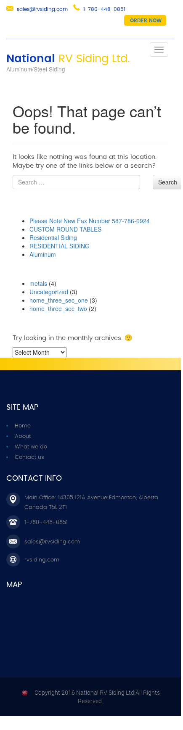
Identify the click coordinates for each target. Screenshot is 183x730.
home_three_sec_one (58, 300)
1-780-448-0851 (104, 9)
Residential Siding (53, 237)
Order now (146, 20)
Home (23, 426)
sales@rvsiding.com (42, 9)
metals (38, 283)
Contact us (29, 457)
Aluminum (42, 254)
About (23, 436)
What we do (31, 447)
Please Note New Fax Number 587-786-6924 (89, 220)
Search (167, 182)
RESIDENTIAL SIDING (59, 246)
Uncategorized (48, 291)
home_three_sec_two (58, 308)
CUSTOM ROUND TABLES (65, 229)
